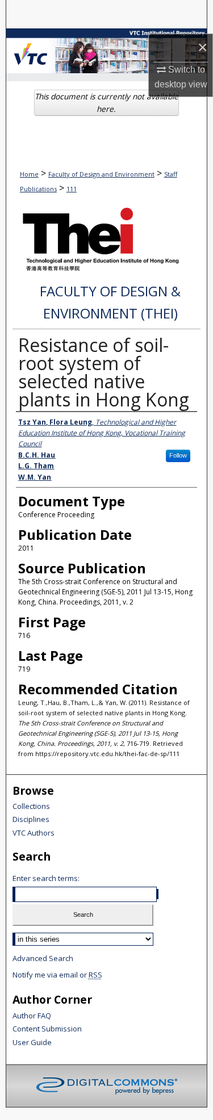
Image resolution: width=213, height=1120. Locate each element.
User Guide (32, 1042)
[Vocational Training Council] (30, 49)
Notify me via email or (57, 975)
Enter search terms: (46, 878)
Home (29, 174)
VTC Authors (33, 833)
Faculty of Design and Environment (101, 174)
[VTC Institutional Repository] (106, 50)
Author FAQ (31, 1016)
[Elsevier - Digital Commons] (107, 1085)
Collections (31, 806)
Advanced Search (42, 958)
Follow (178, 455)
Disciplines (30, 819)
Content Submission (47, 1029)
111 (71, 188)
